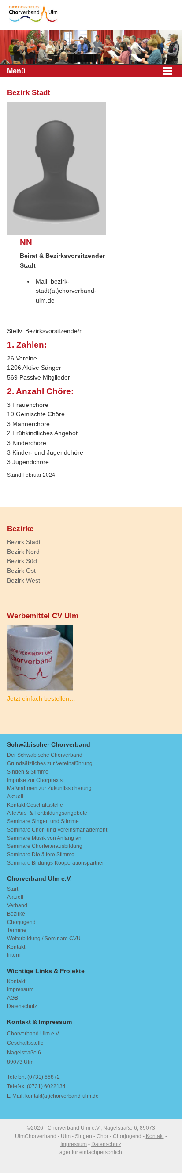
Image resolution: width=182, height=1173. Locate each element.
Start (12, 889)
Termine (16, 930)
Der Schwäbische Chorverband (44, 755)
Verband (17, 905)
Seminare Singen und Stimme (43, 821)
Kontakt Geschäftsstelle (35, 805)
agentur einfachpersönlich (90, 1152)
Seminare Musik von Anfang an (44, 838)
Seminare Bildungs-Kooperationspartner (55, 863)
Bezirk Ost (21, 570)
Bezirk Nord (23, 551)
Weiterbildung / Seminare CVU (44, 938)
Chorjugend (21, 922)
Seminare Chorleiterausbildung (44, 846)
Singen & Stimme (27, 771)
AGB (12, 997)
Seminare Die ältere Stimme (40, 854)
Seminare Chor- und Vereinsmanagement (57, 829)
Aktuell (15, 796)
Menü (16, 71)
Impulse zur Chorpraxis (35, 780)
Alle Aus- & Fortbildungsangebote (47, 813)
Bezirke (16, 913)
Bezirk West (23, 580)
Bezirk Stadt (24, 542)
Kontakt (16, 947)
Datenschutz (22, 1006)
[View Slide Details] (91, 48)
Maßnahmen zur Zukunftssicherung (49, 788)
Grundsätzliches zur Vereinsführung (50, 763)
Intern (14, 955)
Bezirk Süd (22, 561)
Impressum (20, 989)
